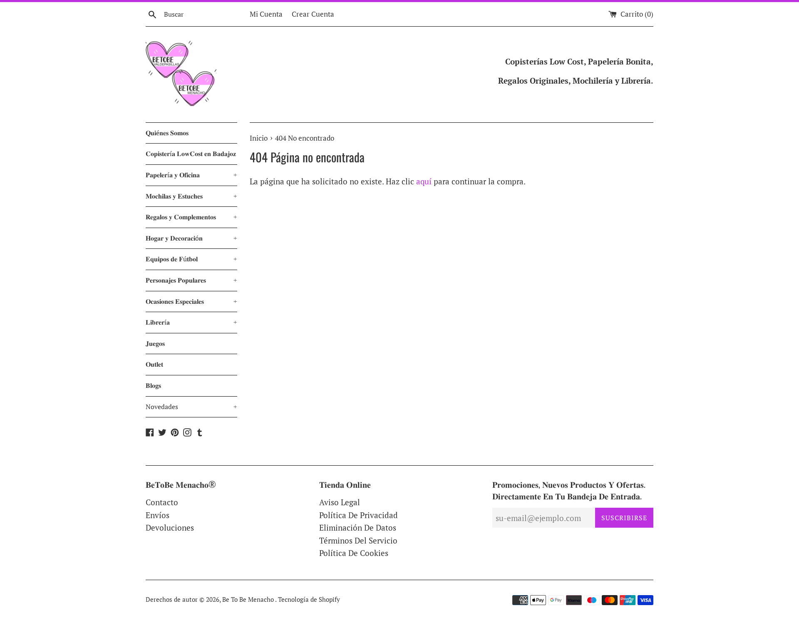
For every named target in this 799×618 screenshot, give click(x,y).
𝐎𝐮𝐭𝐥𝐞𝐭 (154, 364)
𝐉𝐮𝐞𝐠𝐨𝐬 (155, 343)
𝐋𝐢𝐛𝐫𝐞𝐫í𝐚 (191, 322)
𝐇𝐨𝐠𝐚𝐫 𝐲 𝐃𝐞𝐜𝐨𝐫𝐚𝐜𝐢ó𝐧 (191, 238)
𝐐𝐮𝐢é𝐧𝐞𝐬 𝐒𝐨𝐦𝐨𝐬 (167, 132)
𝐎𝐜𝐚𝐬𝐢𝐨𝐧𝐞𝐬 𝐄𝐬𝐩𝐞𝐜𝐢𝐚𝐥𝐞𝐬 (191, 301)
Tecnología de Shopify (309, 599)
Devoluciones (170, 527)
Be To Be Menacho (248, 599)
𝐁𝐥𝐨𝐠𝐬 (153, 385)
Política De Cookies (353, 553)
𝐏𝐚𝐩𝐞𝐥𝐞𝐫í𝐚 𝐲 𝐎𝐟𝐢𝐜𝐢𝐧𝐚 (191, 174)
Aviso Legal (339, 502)
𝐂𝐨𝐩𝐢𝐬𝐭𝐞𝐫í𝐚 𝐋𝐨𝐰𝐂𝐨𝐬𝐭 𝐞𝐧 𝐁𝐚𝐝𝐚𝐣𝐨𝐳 (191, 153)
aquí (424, 181)
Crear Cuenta (313, 14)
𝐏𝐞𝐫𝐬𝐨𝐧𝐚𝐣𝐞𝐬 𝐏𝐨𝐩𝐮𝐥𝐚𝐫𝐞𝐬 (191, 280)
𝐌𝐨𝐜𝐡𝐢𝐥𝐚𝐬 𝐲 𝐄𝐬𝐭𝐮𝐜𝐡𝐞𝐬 (191, 196)
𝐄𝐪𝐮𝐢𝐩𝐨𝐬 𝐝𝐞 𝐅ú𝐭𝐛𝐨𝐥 (191, 258)
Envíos (157, 515)
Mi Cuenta (266, 14)
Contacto (162, 502)
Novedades (191, 406)
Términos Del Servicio (358, 540)
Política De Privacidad (358, 515)
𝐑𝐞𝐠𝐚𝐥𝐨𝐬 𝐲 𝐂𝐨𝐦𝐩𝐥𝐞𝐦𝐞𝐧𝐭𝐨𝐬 (191, 216)
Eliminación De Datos (357, 527)
